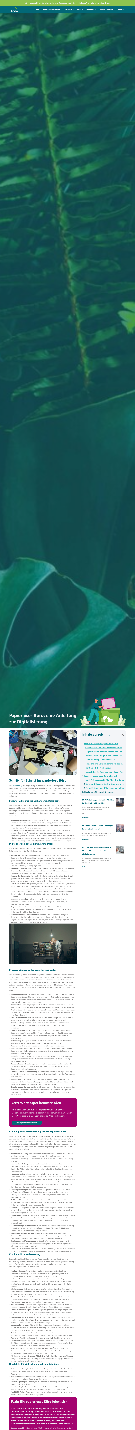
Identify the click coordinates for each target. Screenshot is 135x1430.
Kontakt (121, 9)
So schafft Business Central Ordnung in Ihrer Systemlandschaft (105, 783)
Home (38, 9)
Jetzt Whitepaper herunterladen (100, 759)
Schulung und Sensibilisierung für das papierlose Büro (105, 763)
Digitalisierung (17, 786)
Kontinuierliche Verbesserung (99, 767)
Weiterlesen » (85, 817)
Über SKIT (90, 9)
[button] (122, 735)
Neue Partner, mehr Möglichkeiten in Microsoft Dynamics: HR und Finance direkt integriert (105, 788)
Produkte (68, 9)
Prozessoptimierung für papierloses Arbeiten (105, 755)
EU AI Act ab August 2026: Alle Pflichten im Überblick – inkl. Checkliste (105, 779)
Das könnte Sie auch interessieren (99, 792)
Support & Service (106, 9)
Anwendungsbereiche (51, 9)
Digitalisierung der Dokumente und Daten (105, 751)
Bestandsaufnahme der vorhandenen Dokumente (104, 747)
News (79, 9)
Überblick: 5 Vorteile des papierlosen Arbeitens (105, 771)
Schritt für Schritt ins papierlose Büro (101, 743)
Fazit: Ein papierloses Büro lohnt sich (100, 775)
